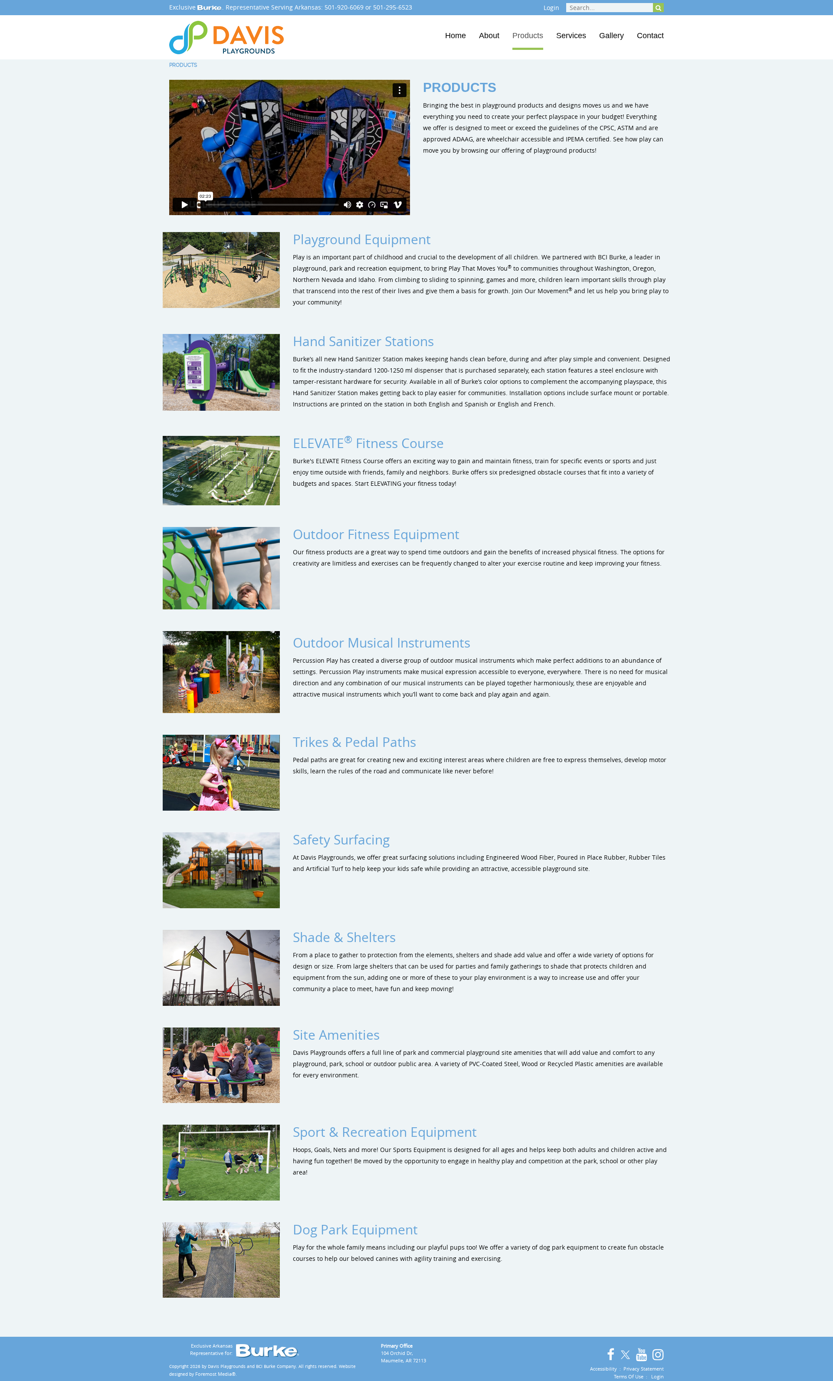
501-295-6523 (392, 7)
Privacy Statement (643, 1368)
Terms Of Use (628, 1376)
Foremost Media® (215, 1374)
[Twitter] (624, 1353)
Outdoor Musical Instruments (381, 642)
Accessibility (603, 1368)
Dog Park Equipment (355, 1229)
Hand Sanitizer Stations (363, 341)
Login (551, 7)
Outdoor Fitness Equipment (376, 534)
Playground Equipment (362, 239)
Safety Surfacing (341, 839)
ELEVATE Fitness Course (368, 443)
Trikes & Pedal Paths (354, 742)
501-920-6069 (344, 7)
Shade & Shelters (344, 937)
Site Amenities (336, 1035)
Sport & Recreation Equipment (385, 1132)
